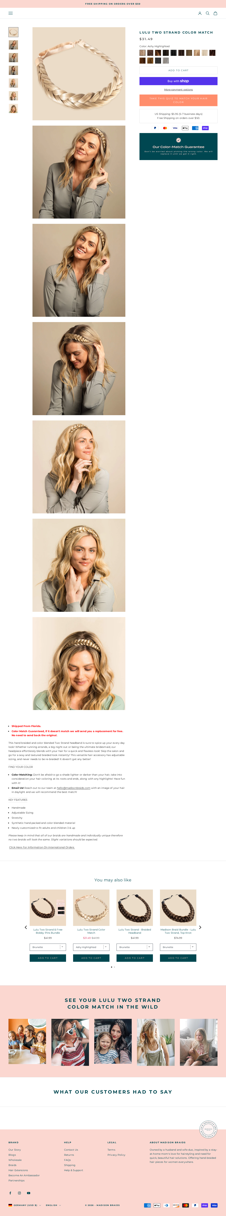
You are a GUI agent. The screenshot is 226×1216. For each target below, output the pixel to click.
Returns (69, 1154)
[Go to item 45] (13, 108)
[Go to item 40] (13, 45)
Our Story (14, 1149)
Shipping (69, 1165)
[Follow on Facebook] (10, 1193)
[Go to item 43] (13, 83)
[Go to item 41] (13, 58)
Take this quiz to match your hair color (179, 100)
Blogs (12, 1154)
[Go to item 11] (13, 32)
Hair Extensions (18, 1170)
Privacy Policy (116, 1154)
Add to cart (178, 70)
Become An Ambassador (24, 1175)
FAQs (67, 1160)
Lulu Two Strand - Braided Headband (134, 931)
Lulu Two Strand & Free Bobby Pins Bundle (47, 931)
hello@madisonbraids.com (73, 788)
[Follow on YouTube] (28, 1193)
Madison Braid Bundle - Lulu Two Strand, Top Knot (178, 931)
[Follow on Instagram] (19, 1193)
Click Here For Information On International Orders (42, 847)
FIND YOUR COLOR (20, 767)
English (51, 1205)
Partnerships (16, 1180)
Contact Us (71, 1149)
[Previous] (26, 927)
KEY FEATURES (17, 799)
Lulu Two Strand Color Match (91, 931)
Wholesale (15, 1160)
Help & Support (73, 1170)
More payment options (178, 89)
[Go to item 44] (13, 96)
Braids (12, 1165)
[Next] (199, 927)
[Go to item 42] (13, 70)
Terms (111, 1149)
